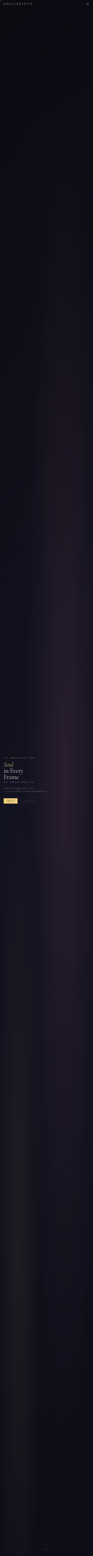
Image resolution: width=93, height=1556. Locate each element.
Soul (18, 4)
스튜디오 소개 (28, 801)
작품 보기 (10, 801)
